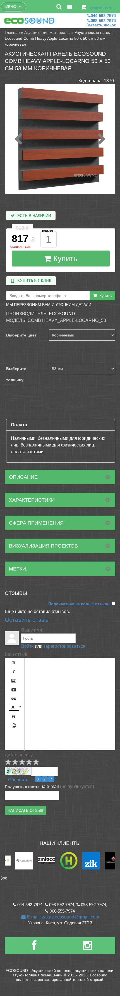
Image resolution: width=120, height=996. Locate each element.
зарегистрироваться (64, 646)
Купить (64, 258)
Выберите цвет (21, 335)
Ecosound (62, 313)
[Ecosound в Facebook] (34, 947)
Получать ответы (22, 786)
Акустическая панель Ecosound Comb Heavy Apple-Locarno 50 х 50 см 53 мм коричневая (59, 38)
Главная (12, 32)
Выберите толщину (16, 374)
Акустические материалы (47, 32)
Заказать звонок (101, 25)
